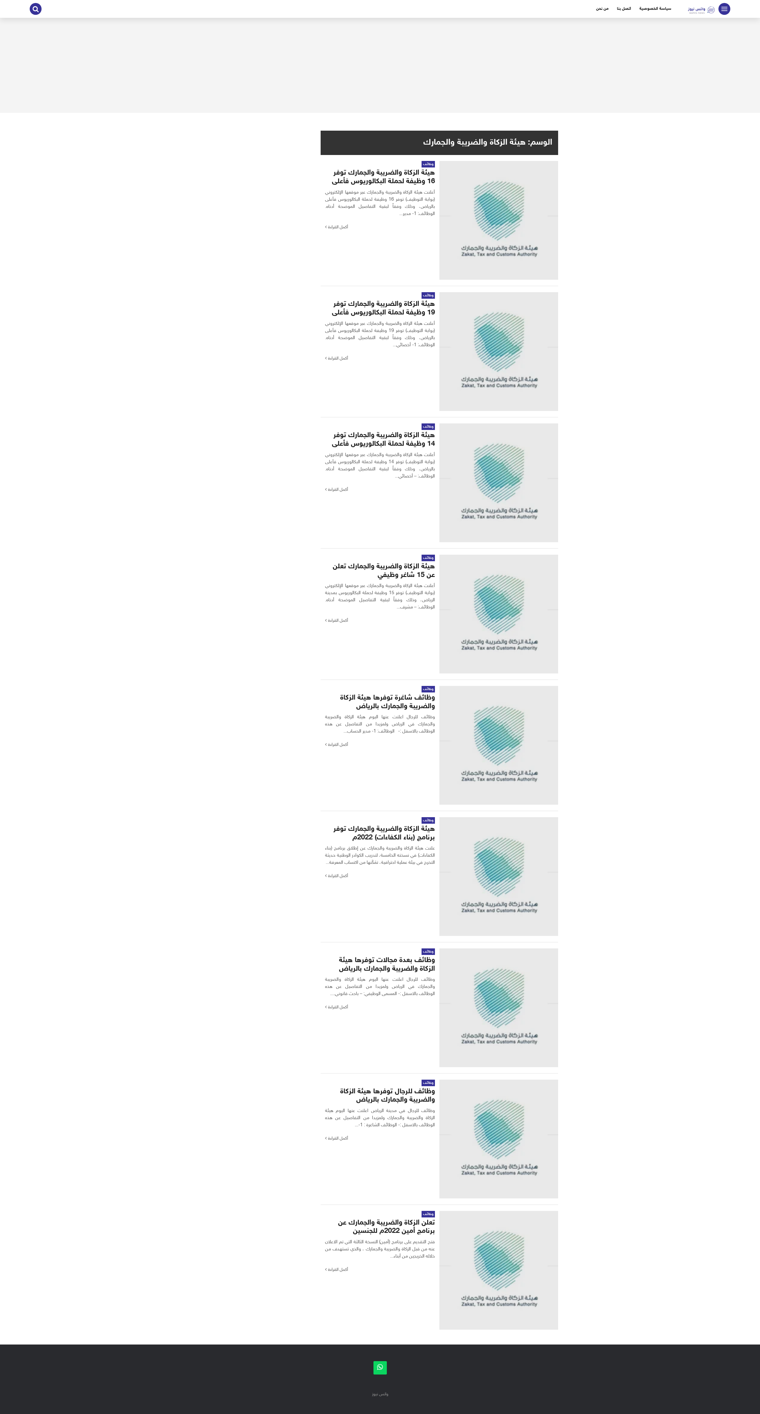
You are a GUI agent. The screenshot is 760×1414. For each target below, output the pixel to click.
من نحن (602, 8)
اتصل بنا (624, 8)
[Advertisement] (380, 65)
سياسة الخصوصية (655, 8)
